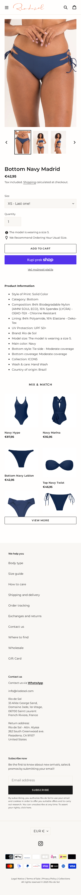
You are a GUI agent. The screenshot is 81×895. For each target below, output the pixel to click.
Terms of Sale (33, 878)
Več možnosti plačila (40, 269)
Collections (64, 878)
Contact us (16, 627)
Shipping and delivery (24, 595)
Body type (15, 563)
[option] (23, 142)
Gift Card (14, 658)
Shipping (29, 182)
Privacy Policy (49, 878)
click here (26, 807)
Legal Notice (18, 878)
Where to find (18, 637)
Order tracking (19, 605)
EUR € (39, 831)
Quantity (10, 214)
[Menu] (6, 7)
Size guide (15, 574)
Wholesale (15, 648)
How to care (17, 584)
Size (7, 195)
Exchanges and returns (25, 616)
